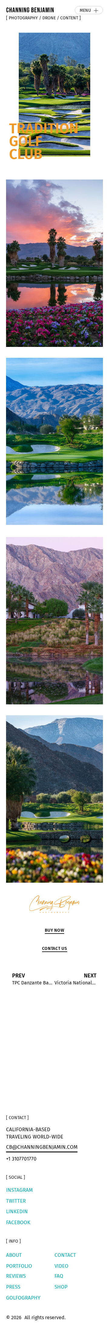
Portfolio (19, 1266)
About (14, 1255)
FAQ (58, 1276)
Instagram (19, 1190)
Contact (65, 1255)
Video (61, 1266)
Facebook (18, 1222)
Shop (61, 1287)
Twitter (16, 1201)
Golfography (23, 1298)
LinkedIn (17, 1211)
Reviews (16, 1276)
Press (13, 1287)
